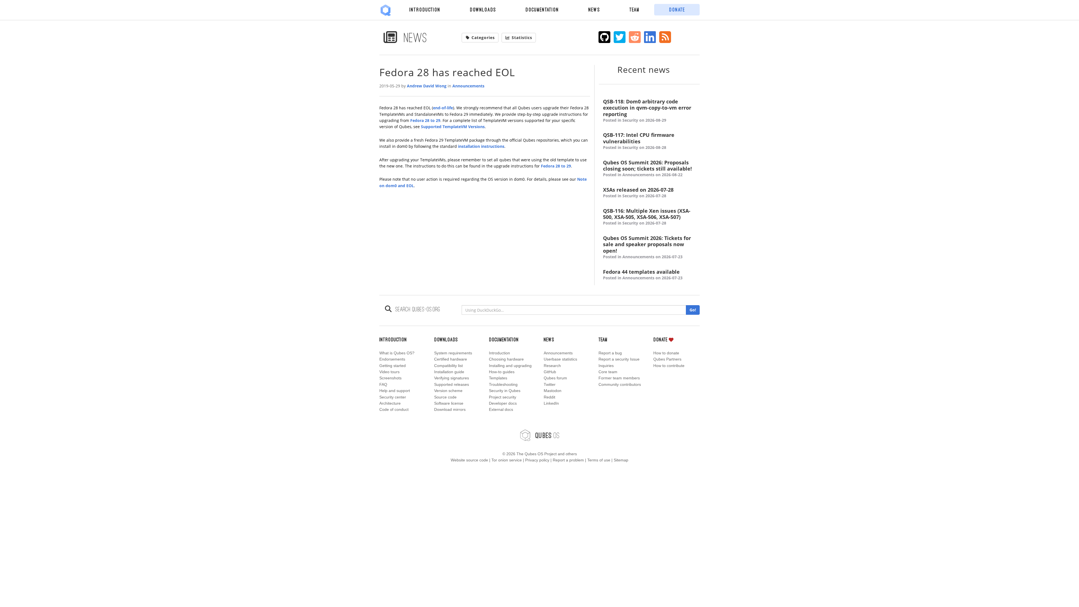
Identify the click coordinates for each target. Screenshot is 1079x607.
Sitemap (621, 460)
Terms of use (598, 460)
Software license (448, 403)
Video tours (389, 372)
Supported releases (451, 384)
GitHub (550, 372)
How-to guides (501, 372)
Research (552, 365)
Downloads (483, 10)
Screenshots (390, 378)
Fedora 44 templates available (643, 274)
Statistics (522, 37)
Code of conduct (394, 409)
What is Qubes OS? (396, 353)
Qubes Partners (667, 359)
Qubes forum (555, 378)
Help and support (394, 390)
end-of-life (443, 107)
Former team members (619, 378)
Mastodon (552, 390)
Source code (445, 397)
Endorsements (392, 359)
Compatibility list (448, 365)
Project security (502, 397)
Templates (498, 378)
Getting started (392, 365)
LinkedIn (551, 403)
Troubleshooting (503, 384)
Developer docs (503, 403)
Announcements (468, 86)
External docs (501, 409)
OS (547, 435)
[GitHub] (605, 37)
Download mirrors (450, 409)
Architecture (390, 403)
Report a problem (568, 460)
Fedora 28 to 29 (425, 120)
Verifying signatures (451, 378)
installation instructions (481, 146)
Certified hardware (450, 359)
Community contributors (620, 384)
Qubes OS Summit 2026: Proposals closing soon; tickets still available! (647, 168)
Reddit (549, 397)
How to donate (666, 353)
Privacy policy (537, 460)
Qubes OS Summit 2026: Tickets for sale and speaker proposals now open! (647, 247)
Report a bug (610, 353)
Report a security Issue (619, 359)
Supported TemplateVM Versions (453, 126)
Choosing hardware (506, 359)
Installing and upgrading (510, 365)
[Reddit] (635, 37)
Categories (483, 37)
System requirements (453, 353)
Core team (608, 372)
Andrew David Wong (426, 86)
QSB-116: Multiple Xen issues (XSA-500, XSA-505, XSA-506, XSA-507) (646, 217)
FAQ (383, 384)
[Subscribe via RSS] (665, 37)
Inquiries (606, 365)
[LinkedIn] (650, 37)
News (594, 10)
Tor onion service (506, 460)
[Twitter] (620, 37)
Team (634, 10)
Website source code (469, 460)
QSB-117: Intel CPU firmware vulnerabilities (638, 141)
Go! (693, 309)
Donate (677, 10)
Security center (392, 397)
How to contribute (668, 365)
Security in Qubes (504, 390)
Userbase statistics (560, 359)
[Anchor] (676, 69)
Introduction (424, 10)
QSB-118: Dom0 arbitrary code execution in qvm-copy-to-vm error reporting (647, 110)
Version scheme (448, 390)
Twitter (550, 384)
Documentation (542, 10)
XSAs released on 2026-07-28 (638, 192)
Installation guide (449, 372)
